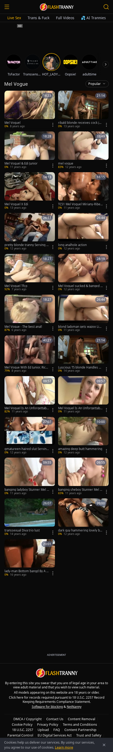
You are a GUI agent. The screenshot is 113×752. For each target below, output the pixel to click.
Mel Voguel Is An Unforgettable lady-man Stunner (26, 408)
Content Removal (81, 719)
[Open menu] (7, 7)
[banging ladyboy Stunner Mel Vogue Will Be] (29, 476)
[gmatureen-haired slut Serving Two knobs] (29, 435)
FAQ (56, 729)
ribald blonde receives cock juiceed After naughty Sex (80, 122)
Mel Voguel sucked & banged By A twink (80, 286)
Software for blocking (47, 706)
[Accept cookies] (104, 745)
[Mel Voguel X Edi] (29, 191)
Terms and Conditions (80, 724)
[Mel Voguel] (29, 109)
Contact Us (54, 719)
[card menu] (53, 125)
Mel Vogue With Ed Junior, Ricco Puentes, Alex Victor (26, 367)
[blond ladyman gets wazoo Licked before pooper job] (83, 313)
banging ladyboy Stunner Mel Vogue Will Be (26, 489)
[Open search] (106, 7)
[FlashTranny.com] (56, 7)
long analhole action (72, 245)
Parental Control (20, 735)
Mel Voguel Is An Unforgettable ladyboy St (80, 408)
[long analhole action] (83, 231)
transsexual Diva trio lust (22, 530)
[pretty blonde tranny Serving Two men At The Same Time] (29, 231)
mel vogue (65, 163)
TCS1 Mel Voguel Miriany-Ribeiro (80, 204)
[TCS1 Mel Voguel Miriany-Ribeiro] (83, 191)
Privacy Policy (47, 724)
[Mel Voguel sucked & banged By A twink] (83, 272)
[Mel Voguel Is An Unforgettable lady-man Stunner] (29, 395)
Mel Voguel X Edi (16, 204)
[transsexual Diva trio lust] (29, 517)
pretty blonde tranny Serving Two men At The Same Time (26, 245)
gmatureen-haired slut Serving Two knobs (26, 449)
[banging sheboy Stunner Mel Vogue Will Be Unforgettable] (83, 476)
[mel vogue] (83, 150)
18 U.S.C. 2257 (22, 729)
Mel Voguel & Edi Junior (21, 163)
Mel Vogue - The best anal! (23, 326)
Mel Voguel (12, 122)
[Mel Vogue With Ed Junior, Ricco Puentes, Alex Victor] (29, 354)
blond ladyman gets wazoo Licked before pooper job (80, 326)
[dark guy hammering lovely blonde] (83, 517)
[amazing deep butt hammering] (83, 435)
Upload (43, 729)
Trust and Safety (88, 735)
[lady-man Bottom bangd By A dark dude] (29, 558)
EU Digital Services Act (55, 735)
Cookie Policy (22, 724)
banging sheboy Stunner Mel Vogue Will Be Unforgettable (80, 489)
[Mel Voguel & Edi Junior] (29, 150)
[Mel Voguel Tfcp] (29, 272)
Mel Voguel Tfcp (15, 286)
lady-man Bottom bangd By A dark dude (26, 571)
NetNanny (74, 706)
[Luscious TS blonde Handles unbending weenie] (83, 354)
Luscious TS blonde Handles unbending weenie (80, 367)
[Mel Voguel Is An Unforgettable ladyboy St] (83, 395)
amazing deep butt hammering (80, 449)
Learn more (64, 747)
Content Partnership (80, 729)
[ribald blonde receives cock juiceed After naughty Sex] (83, 109)
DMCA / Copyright (27, 719)
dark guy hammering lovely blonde (80, 530)
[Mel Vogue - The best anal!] (29, 313)
